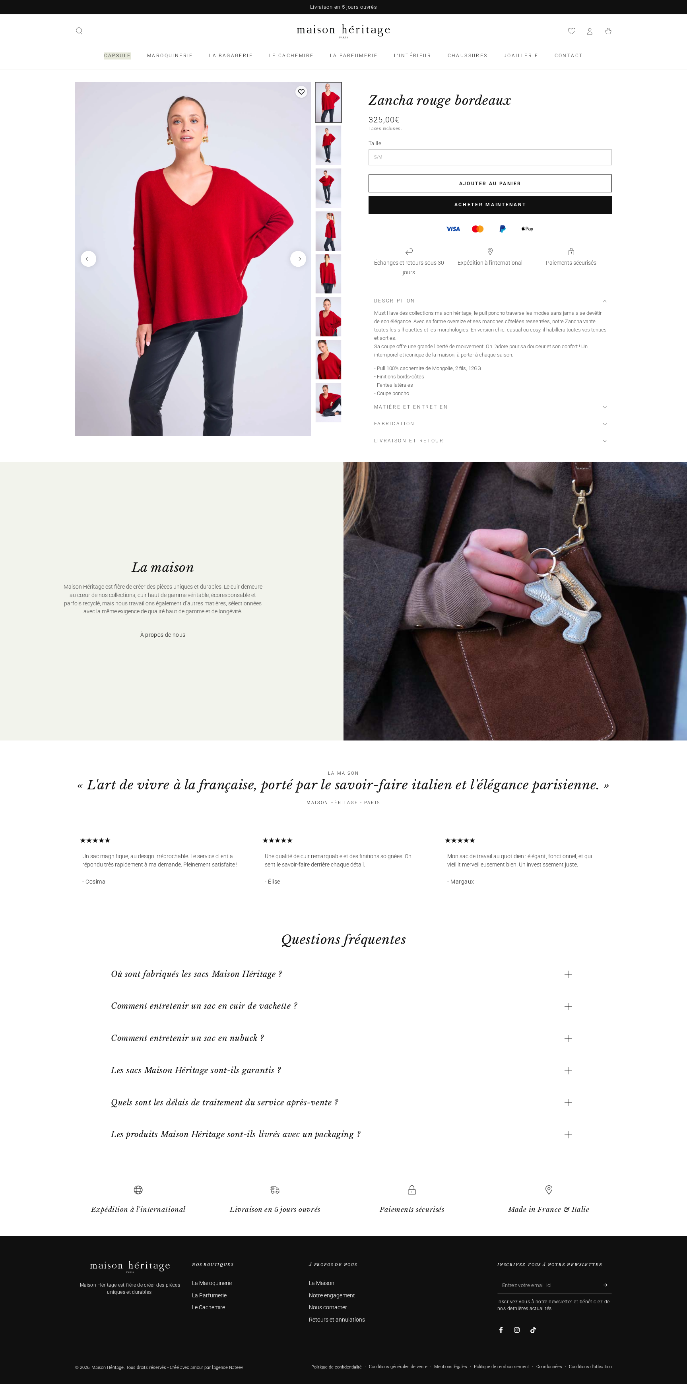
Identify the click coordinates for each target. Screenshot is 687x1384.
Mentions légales (450, 1366)
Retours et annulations (337, 1319)
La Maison (321, 1283)
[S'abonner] (608, 1285)
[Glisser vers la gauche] (89, 259)
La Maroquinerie (212, 1283)
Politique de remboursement (501, 1366)
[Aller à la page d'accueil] (343, 31)
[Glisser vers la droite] (298, 259)
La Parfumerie (209, 1295)
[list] (343, 1203)
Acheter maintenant (490, 204)
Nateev (236, 1367)
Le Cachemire (208, 1307)
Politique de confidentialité (336, 1367)
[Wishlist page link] (571, 31)
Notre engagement (332, 1295)
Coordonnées (549, 1366)
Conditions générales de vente (398, 1366)
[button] (79, 31)
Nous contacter (328, 1307)
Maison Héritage (107, 1367)
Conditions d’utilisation (590, 1366)
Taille (375, 143)
